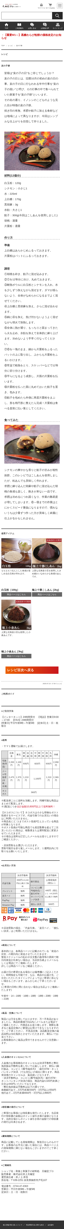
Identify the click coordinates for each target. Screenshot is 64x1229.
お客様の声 (45, 28)
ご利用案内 (19, 28)
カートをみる (50, 8)
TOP (6, 28)
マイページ (41, 8)
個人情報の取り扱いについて (12, 1225)
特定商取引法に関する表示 (35, 1225)
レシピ (10, 45)
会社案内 (51, 1225)
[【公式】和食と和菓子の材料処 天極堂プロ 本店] (11, 7)
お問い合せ (32, 28)
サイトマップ (58, 28)
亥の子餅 (5, 66)
